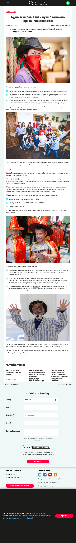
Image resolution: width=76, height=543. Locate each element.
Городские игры (43, 479)
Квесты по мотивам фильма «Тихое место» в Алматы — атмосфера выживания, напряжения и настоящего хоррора (38, 373)
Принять (64, 516)
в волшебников (42, 270)
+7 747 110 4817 (11, 474)
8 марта (15, 109)
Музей (36, 278)
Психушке (36, 286)
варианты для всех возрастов (27, 266)
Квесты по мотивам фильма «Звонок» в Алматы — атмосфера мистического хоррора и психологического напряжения (59, 373)
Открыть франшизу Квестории (19, 485)
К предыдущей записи (11, 384)
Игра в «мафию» (43, 482)
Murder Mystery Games (56, 479)
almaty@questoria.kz (13, 477)
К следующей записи (65, 384)
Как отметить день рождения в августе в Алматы (13, 372)
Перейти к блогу (11, 11)
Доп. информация (13, 431)
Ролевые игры (54, 482)
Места (51, 486)
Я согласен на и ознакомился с (36, 446)
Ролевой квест (42, 486)
